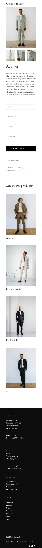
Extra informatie (12, 161)
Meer (7, 519)
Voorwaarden (21, 541)
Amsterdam (10, 511)
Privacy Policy (10, 541)
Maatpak (9, 505)
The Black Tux (13, 340)
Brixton (9, 237)
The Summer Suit (14, 288)
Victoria (9, 391)
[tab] (14, 161)
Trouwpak (9, 502)
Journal (8, 516)
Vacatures (30, 541)
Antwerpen (10, 513)
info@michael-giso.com (14, 468)
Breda (8, 508)
